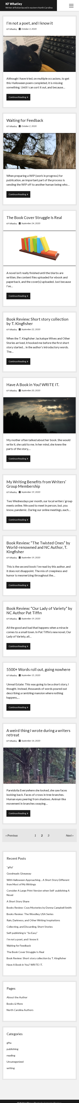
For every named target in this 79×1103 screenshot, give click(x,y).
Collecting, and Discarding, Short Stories (30, 926)
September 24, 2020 (30, 223)
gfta (9, 1042)
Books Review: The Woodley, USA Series (30, 914)
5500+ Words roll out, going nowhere (38, 669)
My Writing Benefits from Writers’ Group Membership (36, 483)
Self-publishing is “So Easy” (22, 932)
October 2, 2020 (29, 126)
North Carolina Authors (20, 1009)
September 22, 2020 (30, 329)
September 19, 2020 (30, 492)
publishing (12, 1049)
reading (11, 1055)
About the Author (17, 997)
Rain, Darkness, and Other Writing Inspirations (33, 920)
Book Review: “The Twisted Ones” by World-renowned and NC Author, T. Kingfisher (38, 547)
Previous (12, 835)
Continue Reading (19, 98)
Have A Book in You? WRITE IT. (32, 384)
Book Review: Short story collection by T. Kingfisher (37, 321)
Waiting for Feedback (24, 120)
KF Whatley (14, 4)
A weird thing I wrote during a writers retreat (38, 732)
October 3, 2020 (29, 29)
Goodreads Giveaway (19, 873)
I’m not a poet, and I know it (29, 23)
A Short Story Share (18, 901)
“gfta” (10, 867)
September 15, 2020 (30, 675)
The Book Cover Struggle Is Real (34, 217)
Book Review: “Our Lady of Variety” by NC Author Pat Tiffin (39, 610)
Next (69, 835)
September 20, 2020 (30, 390)
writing (11, 1068)
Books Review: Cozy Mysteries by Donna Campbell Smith (39, 907)
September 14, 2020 (30, 740)
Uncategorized (15, 1061)
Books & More (15, 1003)
